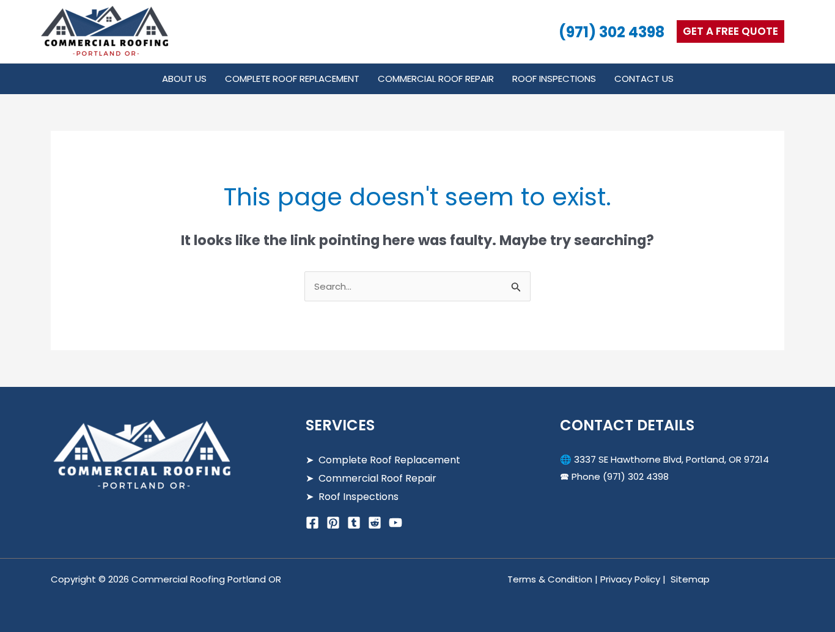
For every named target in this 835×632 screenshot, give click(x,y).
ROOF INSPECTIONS (554, 78)
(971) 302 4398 (611, 32)
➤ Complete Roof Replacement (383, 460)
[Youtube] (395, 522)
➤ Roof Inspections (352, 497)
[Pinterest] (333, 522)
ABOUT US (184, 78)
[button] (730, 31)
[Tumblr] (354, 522)
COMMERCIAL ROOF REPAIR (436, 78)
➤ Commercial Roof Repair (371, 478)
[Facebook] (312, 522)
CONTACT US (644, 78)
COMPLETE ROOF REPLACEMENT (292, 78)
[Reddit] (374, 522)
